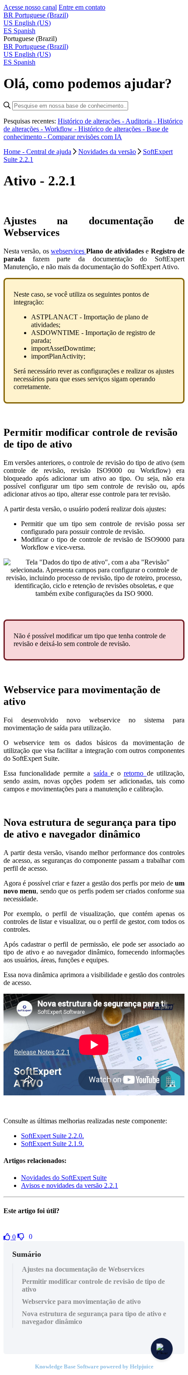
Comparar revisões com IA (85, 136)
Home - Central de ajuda (37, 151)
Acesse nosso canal (30, 7)
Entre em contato (82, 7)
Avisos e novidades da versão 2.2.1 (69, 1185)
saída (102, 773)
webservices (68, 251)
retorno (135, 773)
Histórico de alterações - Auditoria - (107, 121)
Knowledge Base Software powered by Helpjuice (94, 1366)
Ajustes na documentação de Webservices (83, 1269)
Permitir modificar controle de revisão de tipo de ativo (93, 1285)
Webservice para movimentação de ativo (81, 1301)
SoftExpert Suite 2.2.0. (52, 1135)
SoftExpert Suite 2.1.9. (52, 1143)
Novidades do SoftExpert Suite (64, 1177)
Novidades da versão (107, 151)
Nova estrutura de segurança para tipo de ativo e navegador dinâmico (94, 1317)
